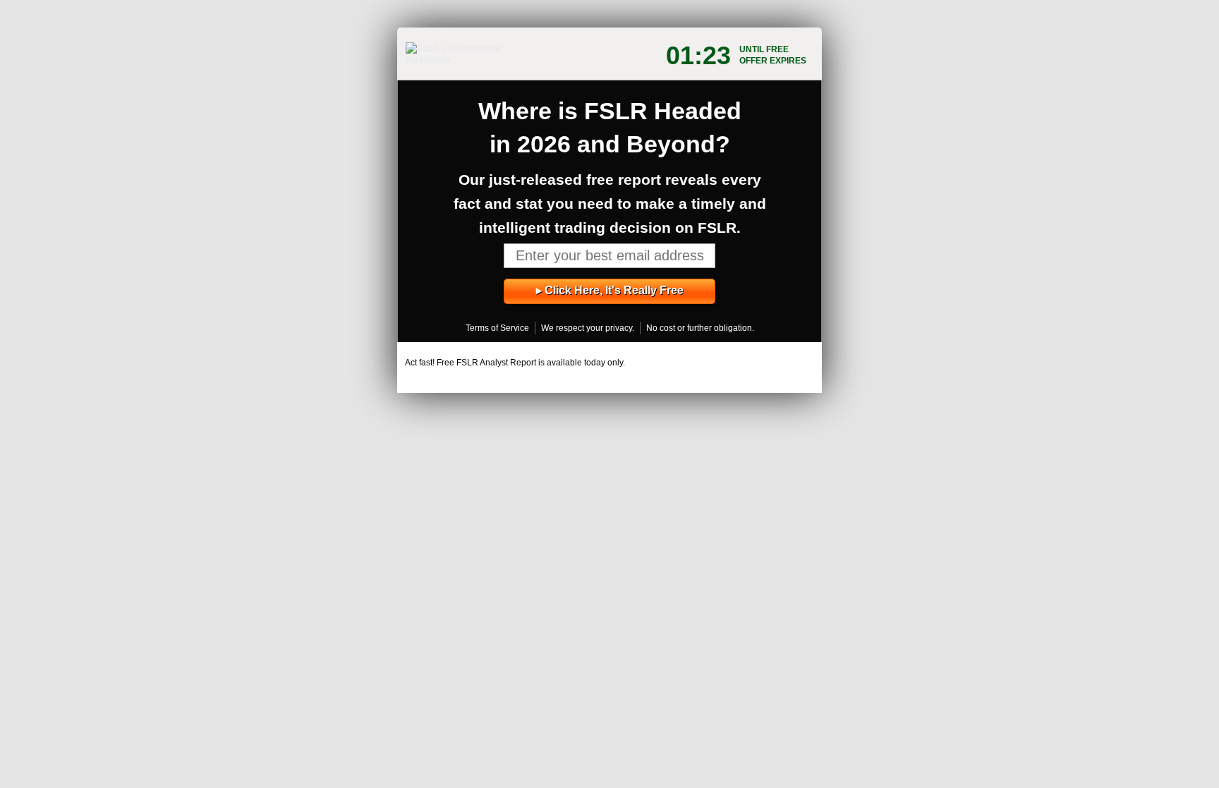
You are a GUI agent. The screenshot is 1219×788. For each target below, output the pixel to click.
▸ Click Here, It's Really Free (610, 290)
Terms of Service (497, 328)
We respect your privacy (586, 328)
